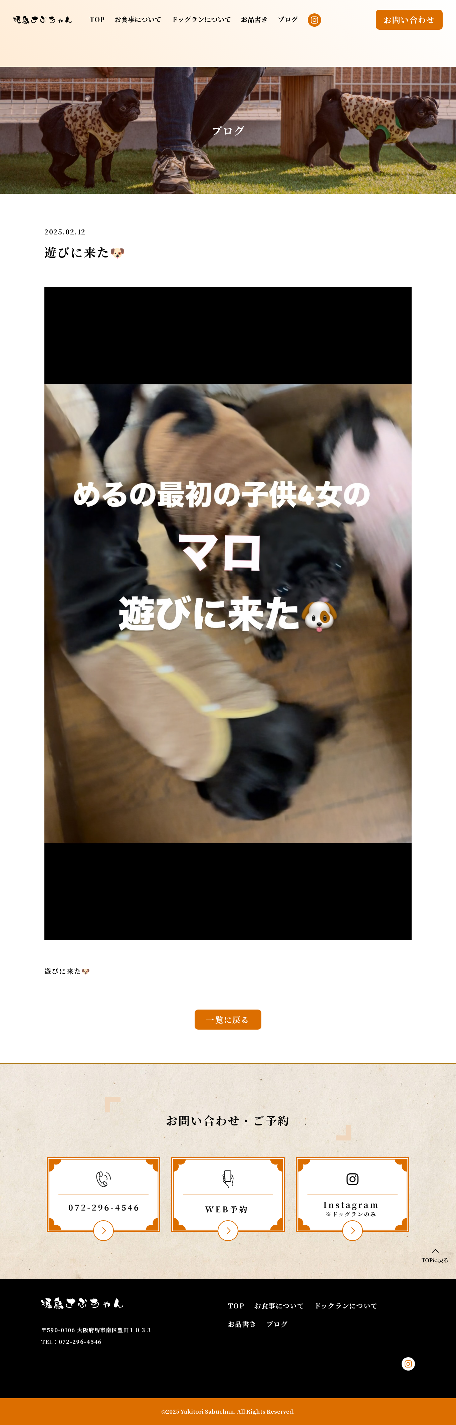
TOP (96, 19)
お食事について (138, 19)
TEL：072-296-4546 (71, 1342)
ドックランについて (346, 1305)
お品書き (254, 19)
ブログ (288, 19)
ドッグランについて (201, 19)
